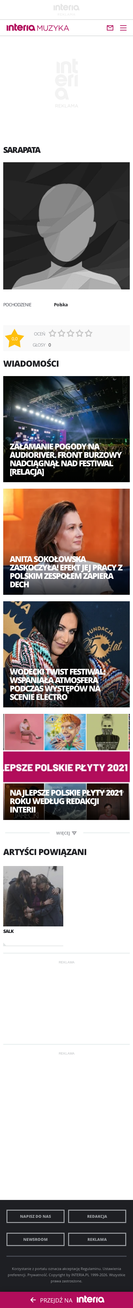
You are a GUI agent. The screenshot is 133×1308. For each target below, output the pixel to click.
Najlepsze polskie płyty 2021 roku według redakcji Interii (66, 800)
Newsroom (35, 1239)
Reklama (97, 1239)
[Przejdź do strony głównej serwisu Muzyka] (53, 28)
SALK (8, 931)
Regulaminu (91, 1268)
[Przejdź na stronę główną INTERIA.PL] (21, 27)
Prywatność (37, 1274)
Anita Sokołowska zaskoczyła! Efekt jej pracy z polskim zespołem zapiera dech (66, 571)
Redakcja (97, 1216)
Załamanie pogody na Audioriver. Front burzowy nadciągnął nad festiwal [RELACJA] (65, 459)
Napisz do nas (35, 1216)
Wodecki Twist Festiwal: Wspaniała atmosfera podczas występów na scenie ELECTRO (57, 684)
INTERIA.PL (80, 1274)
